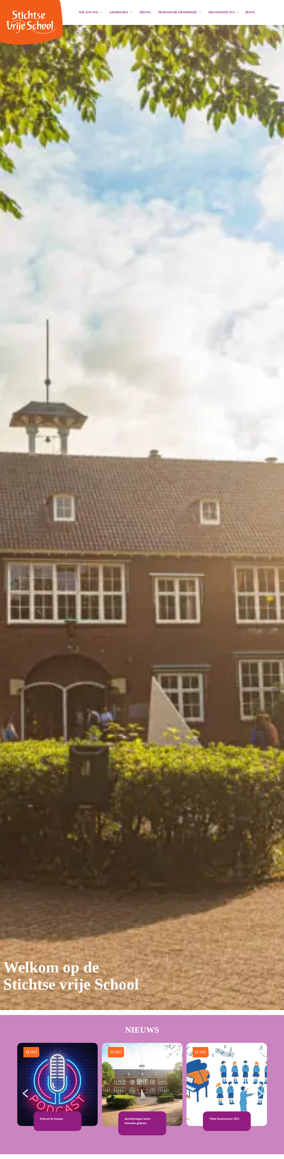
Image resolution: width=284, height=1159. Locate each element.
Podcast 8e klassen (51, 1118)
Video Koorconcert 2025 (224, 1118)
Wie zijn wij (88, 12)
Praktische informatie (177, 12)
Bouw (250, 12)
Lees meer (46, 1124)
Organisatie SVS (221, 12)
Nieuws (145, 12)
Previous (24, 1091)
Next (259, 1091)
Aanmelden (118, 12)
